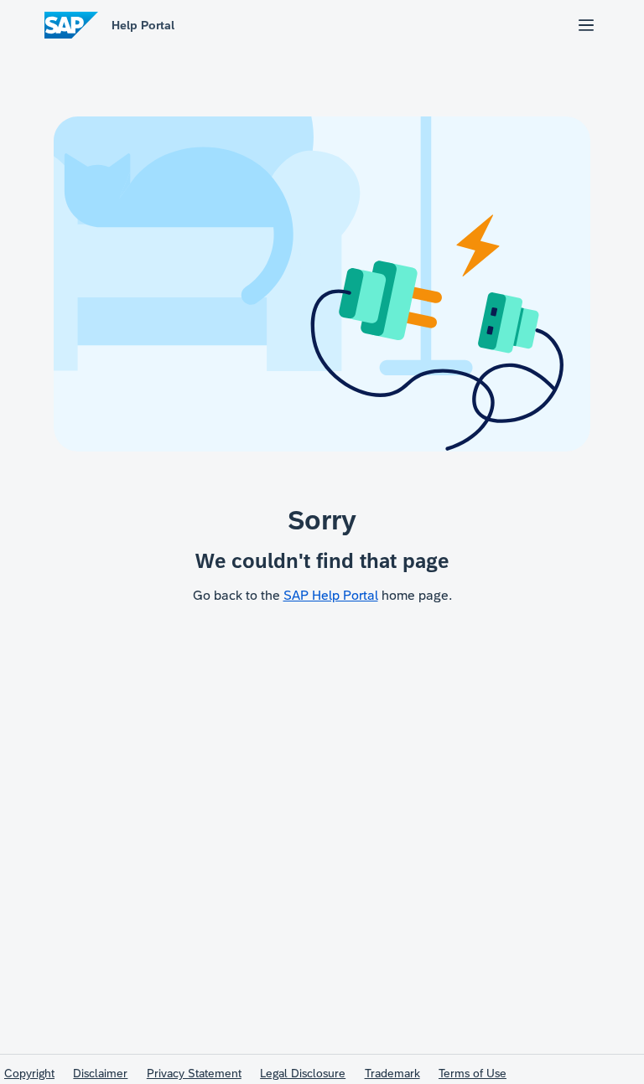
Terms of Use (472, 1073)
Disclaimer (100, 1073)
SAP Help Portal (330, 595)
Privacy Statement (194, 1073)
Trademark (392, 1073)
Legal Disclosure (302, 1073)
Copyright (29, 1073)
